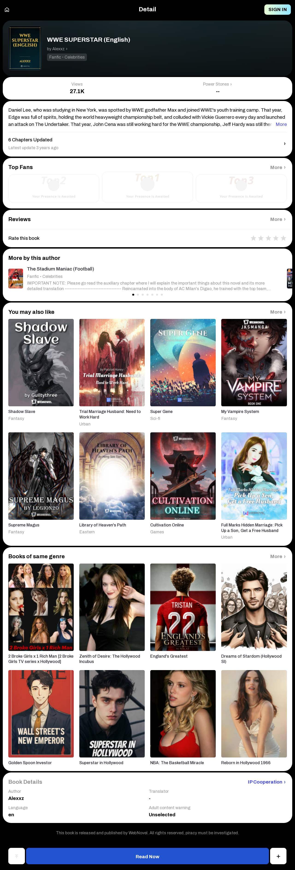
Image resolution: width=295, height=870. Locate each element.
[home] (7, 10)
